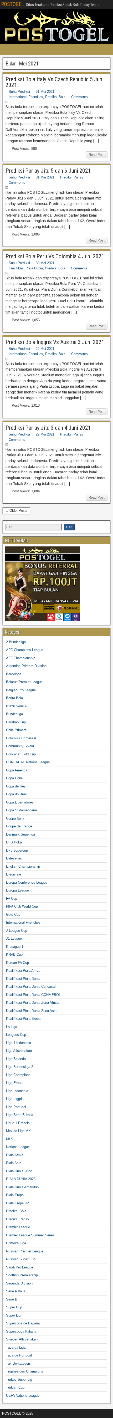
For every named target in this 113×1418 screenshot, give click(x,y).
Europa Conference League (26, 882)
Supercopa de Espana (23, 1323)
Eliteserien (14, 858)
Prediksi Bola (55, 97)
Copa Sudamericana (21, 810)
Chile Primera (16, 730)
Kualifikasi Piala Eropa (23, 1019)
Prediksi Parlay (71, 177)
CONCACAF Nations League (28, 762)
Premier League (18, 1227)
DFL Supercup (17, 850)
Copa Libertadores (20, 802)
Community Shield (20, 746)
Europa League (17, 890)
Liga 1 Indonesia (18, 1043)
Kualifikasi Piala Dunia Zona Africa (32, 1003)
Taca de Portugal (19, 1355)
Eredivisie (14, 874)
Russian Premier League (24, 1251)
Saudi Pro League (19, 1267)
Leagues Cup (16, 1035)
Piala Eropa (15, 1195)
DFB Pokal (14, 842)
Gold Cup (13, 915)
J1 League (14, 938)
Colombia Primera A (21, 738)
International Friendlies (26, 97)
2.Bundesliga (16, 642)
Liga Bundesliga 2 (19, 1067)
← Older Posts (16, 511)
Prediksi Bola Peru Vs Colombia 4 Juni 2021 (55, 256)
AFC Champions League (24, 650)
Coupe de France (19, 826)
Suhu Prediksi (19, 92)
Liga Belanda (16, 1059)
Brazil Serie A (16, 706)
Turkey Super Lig (19, 1379)
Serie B (11, 1299)
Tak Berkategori (18, 1363)
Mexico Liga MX (18, 1131)
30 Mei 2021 (45, 263)
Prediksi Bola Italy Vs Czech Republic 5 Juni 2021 (55, 82)
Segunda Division (19, 1283)
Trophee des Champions (24, 1371)
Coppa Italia (15, 818)
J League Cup (16, 931)
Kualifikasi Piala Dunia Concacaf (31, 987)
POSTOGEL (12, 4)
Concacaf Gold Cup (21, 754)
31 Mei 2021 (45, 92)
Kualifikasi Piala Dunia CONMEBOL (33, 995)
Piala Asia (13, 1163)
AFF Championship (20, 658)
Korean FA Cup (17, 963)
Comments (79, 97)
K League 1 (14, 947)
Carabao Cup (16, 722)
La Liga (11, 1027)
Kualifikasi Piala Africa (23, 970)
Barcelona (13, 674)
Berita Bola (14, 698)
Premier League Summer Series (30, 1235)
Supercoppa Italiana (21, 1331)
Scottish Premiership (22, 1275)
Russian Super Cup (20, 1259)
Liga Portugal (16, 1107)
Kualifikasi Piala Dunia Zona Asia (31, 1011)
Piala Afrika (14, 1155)
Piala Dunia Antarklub (22, 1187)
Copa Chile (14, 778)
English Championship (23, 866)
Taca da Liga (15, 1347)
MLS (9, 1139)
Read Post (97, 155)
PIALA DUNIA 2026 (20, 1179)
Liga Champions (18, 1075)
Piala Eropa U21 (18, 1203)
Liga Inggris (15, 1099)
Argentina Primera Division (26, 666)
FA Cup (11, 898)
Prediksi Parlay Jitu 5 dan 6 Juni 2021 (48, 170)
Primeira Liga (16, 1243)
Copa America (16, 770)
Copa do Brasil (17, 794)
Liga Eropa (14, 1083)
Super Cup (14, 1307)
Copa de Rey (16, 786)
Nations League (18, 1147)
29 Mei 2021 (45, 349)
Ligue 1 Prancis (18, 1123)
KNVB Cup (14, 954)
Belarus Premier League (24, 682)
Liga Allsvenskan (19, 1051)
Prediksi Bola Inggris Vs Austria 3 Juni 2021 (55, 342)
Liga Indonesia (17, 1091)
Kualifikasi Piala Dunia (26, 268)
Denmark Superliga (20, 834)
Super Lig (13, 1315)
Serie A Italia (15, 1291)
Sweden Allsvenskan (22, 1339)
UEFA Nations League (22, 1395)
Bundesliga (14, 714)
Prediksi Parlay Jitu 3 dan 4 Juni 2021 (48, 427)
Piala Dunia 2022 (19, 1171)
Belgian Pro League (21, 690)
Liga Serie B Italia (19, 1115)
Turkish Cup (15, 1387)
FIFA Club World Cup (22, 906)
